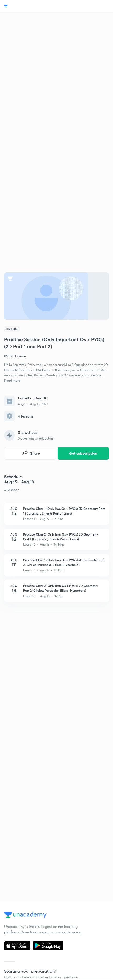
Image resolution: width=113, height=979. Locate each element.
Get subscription (83, 453)
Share (35, 453)
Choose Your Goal (27, 6)
